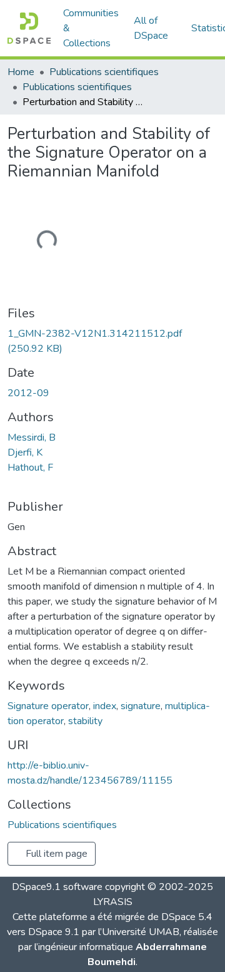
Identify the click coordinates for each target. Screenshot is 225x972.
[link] (113, 341)
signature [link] (141, 706)
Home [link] (21, 72)
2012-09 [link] (28, 393)
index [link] (104, 706)
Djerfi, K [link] (25, 452)
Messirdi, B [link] (32, 437)
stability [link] (85, 721)
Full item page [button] (55, 854)
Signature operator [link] (48, 706)
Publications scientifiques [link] (104, 72)
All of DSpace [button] (151, 28)
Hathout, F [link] (30, 467)
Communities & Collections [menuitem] (91, 28)
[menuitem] (155, 28)
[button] (29, 28)
